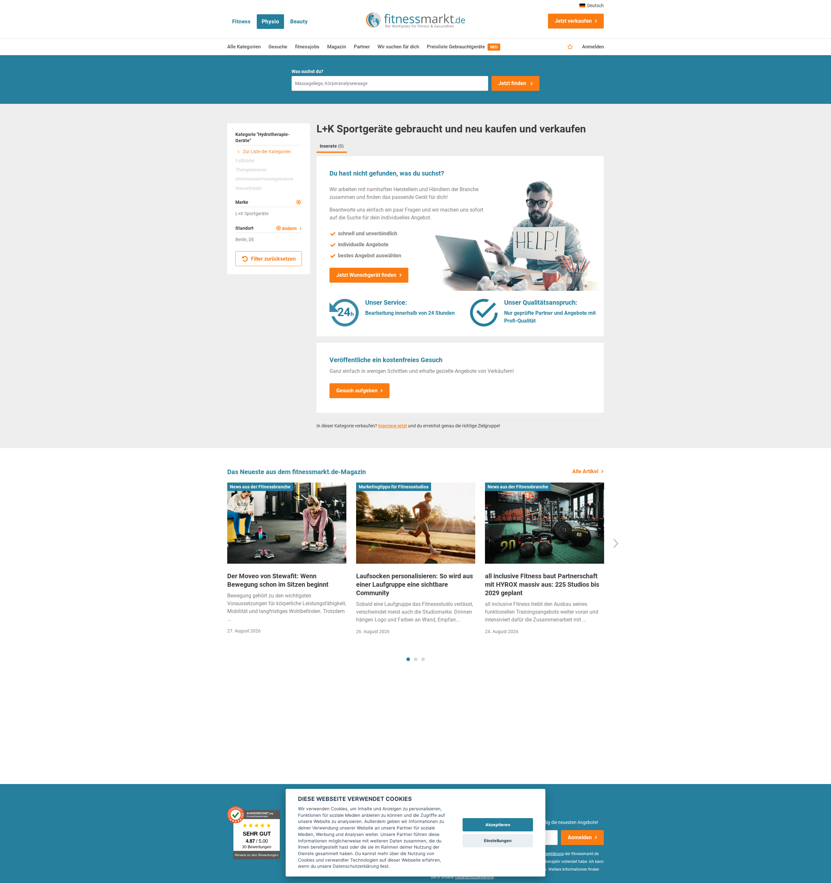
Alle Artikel (585, 471)
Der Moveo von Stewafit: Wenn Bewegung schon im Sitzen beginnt (278, 580)
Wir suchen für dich (398, 47)
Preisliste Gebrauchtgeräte (462, 47)
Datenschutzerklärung (474, 877)
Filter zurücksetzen (273, 259)
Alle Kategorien (244, 47)
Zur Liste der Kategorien (266, 151)
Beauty (299, 21)
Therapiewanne (251, 169)
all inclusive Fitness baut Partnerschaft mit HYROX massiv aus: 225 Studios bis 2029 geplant (542, 584)
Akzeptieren (497, 824)
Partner (362, 47)
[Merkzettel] (570, 47)
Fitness (241, 21)
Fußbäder (245, 160)
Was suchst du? (307, 71)
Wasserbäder (248, 188)
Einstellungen (498, 840)
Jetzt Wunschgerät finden (366, 275)
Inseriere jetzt (392, 425)
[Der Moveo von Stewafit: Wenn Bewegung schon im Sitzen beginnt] (286, 523)
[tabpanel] (286, 560)
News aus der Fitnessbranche (260, 486)
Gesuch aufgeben (357, 390)
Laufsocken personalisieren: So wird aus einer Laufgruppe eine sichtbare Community (414, 584)
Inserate (332, 146)
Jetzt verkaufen (573, 21)
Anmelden (593, 47)
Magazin (336, 47)
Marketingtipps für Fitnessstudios (393, 486)
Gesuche (277, 47)
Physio (270, 21)
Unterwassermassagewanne (264, 178)
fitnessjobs (307, 47)
